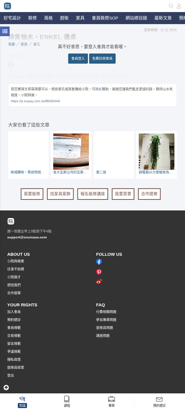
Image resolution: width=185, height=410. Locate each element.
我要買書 (123, 194)
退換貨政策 (15, 367)
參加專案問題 (106, 320)
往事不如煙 (15, 269)
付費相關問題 (106, 312)
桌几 (36, 44)
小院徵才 (14, 277)
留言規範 (14, 343)
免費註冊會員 (102, 58)
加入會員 (14, 312)
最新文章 (163, 18)
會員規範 (14, 327)
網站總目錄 (136, 18)
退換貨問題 (104, 327)
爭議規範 (14, 351)
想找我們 (14, 285)
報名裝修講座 (92, 194)
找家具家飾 (60, 194)
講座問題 (103, 335)
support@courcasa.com (27, 237)
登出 (10, 375)
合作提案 (149, 194)
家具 (24, 44)
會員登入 (78, 58)
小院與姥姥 (15, 261)
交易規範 (14, 335)
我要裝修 (32, 194)
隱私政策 (14, 359)
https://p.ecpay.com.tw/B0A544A (35, 101)
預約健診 (14, 320)
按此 (98, 89)
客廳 (11, 44)
